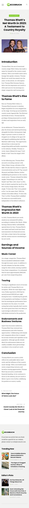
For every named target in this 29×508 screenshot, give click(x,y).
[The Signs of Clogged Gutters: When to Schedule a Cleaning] (5, 466)
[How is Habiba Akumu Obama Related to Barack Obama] (5, 456)
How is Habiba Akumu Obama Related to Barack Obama (18, 455)
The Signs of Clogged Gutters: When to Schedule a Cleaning (18, 465)
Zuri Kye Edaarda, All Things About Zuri (17, 481)
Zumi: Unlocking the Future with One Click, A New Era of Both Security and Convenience (18, 492)
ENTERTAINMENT (14, 15)
